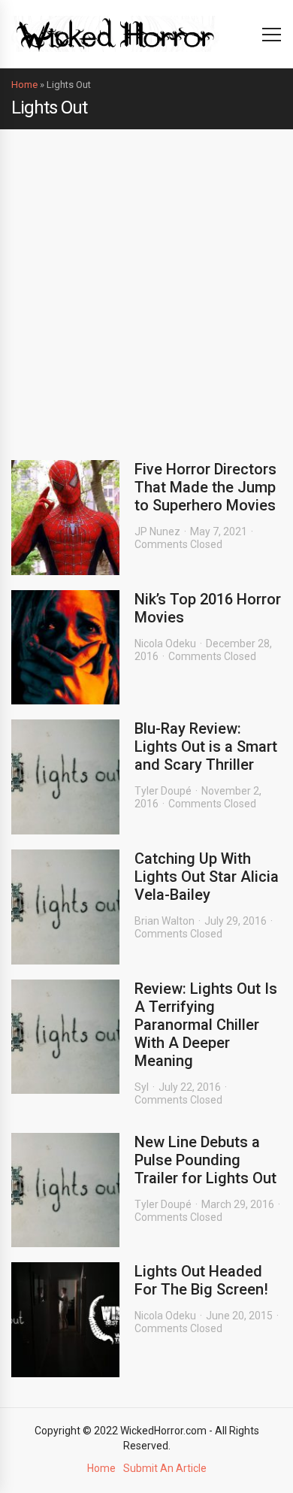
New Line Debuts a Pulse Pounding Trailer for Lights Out (205, 1160)
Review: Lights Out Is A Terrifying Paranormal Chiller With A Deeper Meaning (205, 1025)
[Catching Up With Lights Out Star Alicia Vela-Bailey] (65, 907)
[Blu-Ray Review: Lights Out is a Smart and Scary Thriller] (65, 776)
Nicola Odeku (165, 643)
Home (24, 84)
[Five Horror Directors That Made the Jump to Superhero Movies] (65, 517)
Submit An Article (165, 1468)
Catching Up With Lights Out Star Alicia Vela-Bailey (206, 876)
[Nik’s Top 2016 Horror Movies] (65, 647)
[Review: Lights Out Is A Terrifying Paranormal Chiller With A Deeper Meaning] (65, 1037)
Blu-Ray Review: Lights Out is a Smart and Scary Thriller (205, 746)
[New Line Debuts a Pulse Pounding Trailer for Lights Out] (65, 1190)
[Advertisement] (146, 283)
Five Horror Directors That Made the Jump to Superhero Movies (205, 487)
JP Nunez (157, 531)
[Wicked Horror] (115, 33)
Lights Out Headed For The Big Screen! (201, 1280)
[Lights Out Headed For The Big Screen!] (65, 1319)
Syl (141, 1087)
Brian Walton (164, 921)
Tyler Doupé (163, 791)
